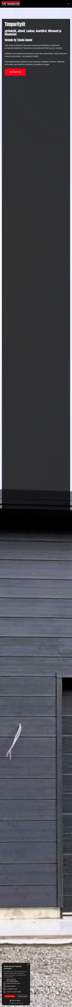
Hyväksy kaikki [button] (10, 996)
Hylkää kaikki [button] (22, 996)
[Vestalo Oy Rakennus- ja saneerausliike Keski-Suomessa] (10, 3)
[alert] (16, 984)
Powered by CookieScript (16, 1003)
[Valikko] (68, 3)
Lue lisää (16, 977)
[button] (16, 1000)
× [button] (28, 965)
